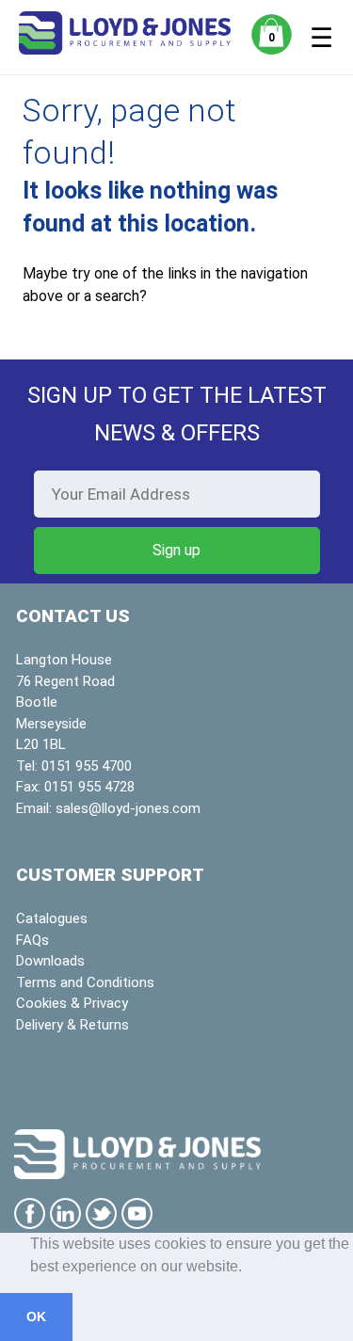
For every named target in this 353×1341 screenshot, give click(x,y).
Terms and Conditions (85, 982)
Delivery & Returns (72, 1024)
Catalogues (52, 918)
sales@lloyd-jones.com (128, 808)
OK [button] (36, 1316)
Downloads (50, 960)
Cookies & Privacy (72, 1003)
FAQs (32, 940)
